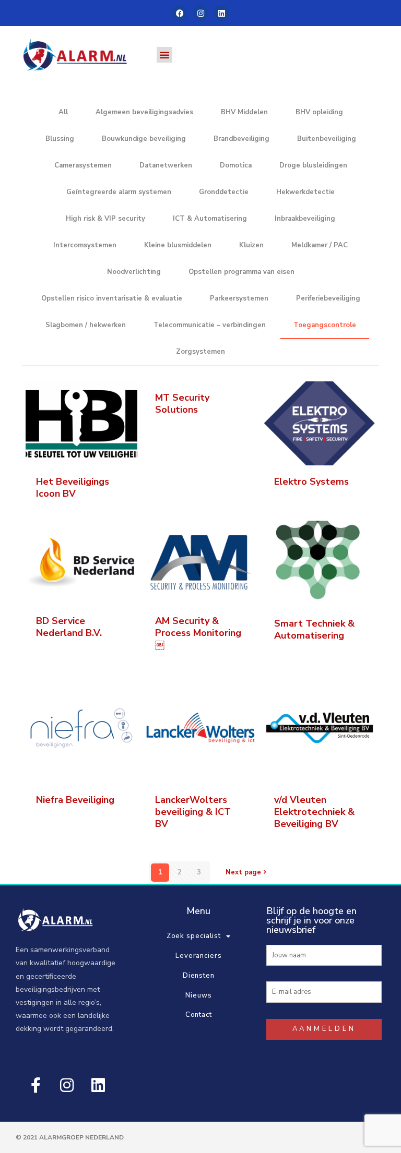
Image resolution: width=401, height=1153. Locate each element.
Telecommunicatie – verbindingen (210, 325)
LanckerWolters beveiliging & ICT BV (193, 812)
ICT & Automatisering (210, 218)
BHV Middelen (244, 112)
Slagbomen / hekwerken (85, 325)
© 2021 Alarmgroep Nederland (70, 1137)
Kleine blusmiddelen (177, 245)
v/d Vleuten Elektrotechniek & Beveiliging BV (314, 812)
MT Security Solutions (182, 403)
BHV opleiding (319, 112)
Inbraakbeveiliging (305, 218)
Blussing (59, 138)
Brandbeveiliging (241, 138)
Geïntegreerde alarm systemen (118, 192)
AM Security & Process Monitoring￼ (198, 633)
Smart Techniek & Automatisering (314, 629)
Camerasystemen (83, 165)
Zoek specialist (194, 936)
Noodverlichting (134, 272)
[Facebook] (179, 13)
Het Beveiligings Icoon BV (72, 487)
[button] (164, 55)
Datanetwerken (165, 165)
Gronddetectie (224, 192)
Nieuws (198, 995)
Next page (243, 872)
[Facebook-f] (35, 1085)
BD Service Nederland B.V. (69, 627)
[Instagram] (200, 13)
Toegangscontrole (324, 325)
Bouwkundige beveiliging (144, 138)
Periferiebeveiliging (328, 298)
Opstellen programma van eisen (241, 272)
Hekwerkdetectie (305, 192)
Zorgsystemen (200, 351)
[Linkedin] (221, 13)
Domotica (236, 165)
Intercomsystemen (84, 245)
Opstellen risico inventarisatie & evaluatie (111, 298)
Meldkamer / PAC (319, 245)
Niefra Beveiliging (75, 800)
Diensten (199, 975)
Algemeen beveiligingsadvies (144, 112)
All (63, 112)
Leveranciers (198, 955)
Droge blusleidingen (313, 165)
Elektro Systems (311, 481)
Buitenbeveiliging (326, 138)
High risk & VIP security (105, 218)
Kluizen (251, 245)
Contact (198, 1014)
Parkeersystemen (239, 298)
